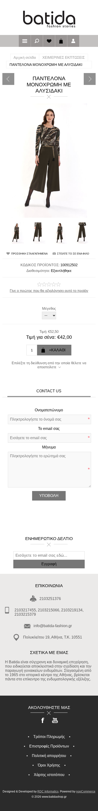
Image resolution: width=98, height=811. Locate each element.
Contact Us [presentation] (48, 391)
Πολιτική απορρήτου (49, 756)
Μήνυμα (49, 447)
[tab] (49, 391)
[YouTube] (55, 720)
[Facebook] (43, 720)
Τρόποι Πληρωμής (49, 737)
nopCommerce (85, 791)
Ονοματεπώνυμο (49, 410)
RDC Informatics (48, 791)
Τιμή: (43, 331)
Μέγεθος (49, 308)
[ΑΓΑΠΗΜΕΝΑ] (49, 41)
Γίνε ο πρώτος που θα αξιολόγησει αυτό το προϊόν (49, 291)
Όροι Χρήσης (49, 765)
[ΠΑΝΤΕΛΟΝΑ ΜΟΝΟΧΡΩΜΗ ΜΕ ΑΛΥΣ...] (8, 79)
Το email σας (49, 429)
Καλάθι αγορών (61, 41)
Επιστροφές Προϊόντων (49, 746)
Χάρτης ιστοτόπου (49, 775)
